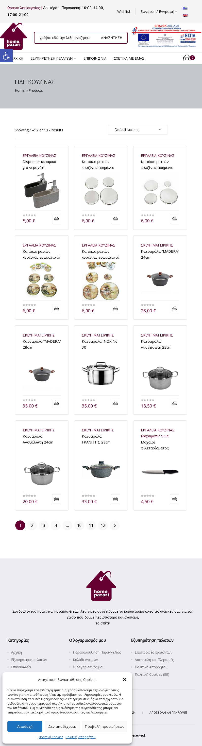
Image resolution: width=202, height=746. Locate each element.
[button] (6, 55)
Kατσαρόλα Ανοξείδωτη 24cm (38, 439)
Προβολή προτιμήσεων (104, 726)
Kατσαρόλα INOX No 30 (100, 344)
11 (91, 525)
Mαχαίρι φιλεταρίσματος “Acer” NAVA (155, 445)
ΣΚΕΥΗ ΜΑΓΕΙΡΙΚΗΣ (157, 245)
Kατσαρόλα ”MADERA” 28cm (42, 344)
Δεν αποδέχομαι (62, 726)
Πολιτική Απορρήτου (81, 737)
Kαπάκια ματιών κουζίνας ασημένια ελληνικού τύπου (157, 164)
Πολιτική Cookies (51, 737)
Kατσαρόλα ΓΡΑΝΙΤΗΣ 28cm (96, 439)
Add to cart (56, 218)
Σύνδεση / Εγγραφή (157, 11)
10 (79, 525)
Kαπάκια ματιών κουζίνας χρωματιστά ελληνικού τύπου (100, 254)
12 (103, 525)
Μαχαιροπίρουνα (154, 436)
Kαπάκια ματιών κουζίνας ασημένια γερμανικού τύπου (98, 164)
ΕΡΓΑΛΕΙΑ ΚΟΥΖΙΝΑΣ (39, 155)
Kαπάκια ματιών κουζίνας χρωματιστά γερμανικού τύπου (41, 254)
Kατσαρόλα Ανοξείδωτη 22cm (156, 344)
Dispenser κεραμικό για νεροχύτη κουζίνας (39, 164)
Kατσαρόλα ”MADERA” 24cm (160, 254)
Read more (115, 218)
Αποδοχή (25, 726)
